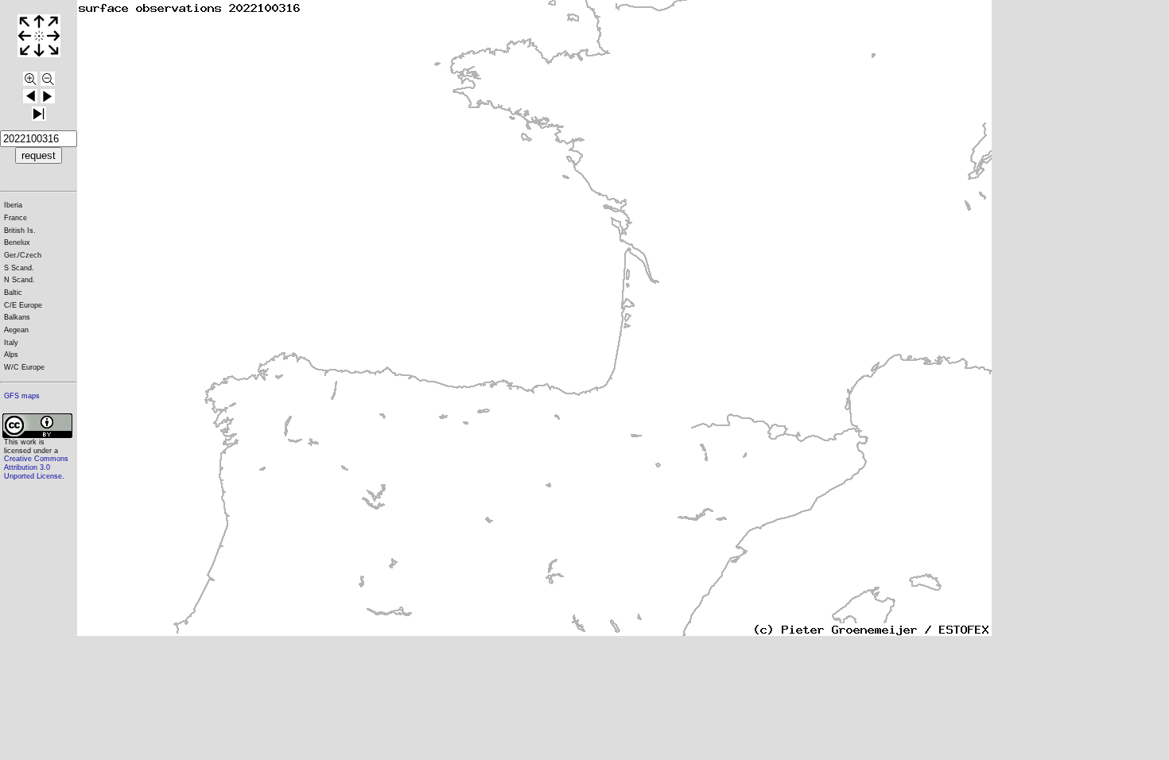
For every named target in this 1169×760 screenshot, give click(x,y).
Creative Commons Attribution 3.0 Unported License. (36, 467)
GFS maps (22, 396)
